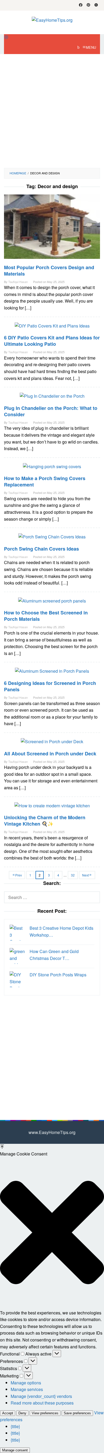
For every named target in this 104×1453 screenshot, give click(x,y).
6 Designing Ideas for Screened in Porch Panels (50, 686)
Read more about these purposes (42, 1403)
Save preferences (77, 1413)
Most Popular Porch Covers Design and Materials (49, 270)
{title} (15, 1426)
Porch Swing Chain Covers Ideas (41, 548)
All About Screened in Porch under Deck (50, 753)
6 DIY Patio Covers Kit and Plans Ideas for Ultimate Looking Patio (52, 340)
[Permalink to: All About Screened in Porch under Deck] (52, 744)
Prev (18, 875)
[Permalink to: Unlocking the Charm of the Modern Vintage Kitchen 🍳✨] (52, 807)
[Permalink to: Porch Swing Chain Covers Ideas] (52, 539)
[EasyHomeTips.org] (52, 19)
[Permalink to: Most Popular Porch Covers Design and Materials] (52, 228)
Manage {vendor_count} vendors (41, 1396)
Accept (7, 1413)
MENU (91, 47)
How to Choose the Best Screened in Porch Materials (46, 615)
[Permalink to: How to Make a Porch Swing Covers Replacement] (52, 469)
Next (85, 875)
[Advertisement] (52, 111)
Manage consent (15, 1450)
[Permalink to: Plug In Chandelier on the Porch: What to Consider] (52, 398)
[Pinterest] (88, 5)
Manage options (26, 1383)
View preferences (45, 1413)
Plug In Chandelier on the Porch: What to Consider (50, 411)
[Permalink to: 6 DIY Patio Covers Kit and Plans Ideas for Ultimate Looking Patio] (52, 328)
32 (73, 875)
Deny (22, 1413)
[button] (52, 1233)
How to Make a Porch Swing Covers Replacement (44, 481)
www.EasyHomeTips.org (52, 1132)
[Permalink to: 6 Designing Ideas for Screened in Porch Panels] (52, 673)
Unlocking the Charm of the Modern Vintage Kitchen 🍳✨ (44, 820)
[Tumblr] (96, 5)
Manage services (27, 1389)
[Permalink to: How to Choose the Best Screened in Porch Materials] (52, 603)
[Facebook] (81, 5)
